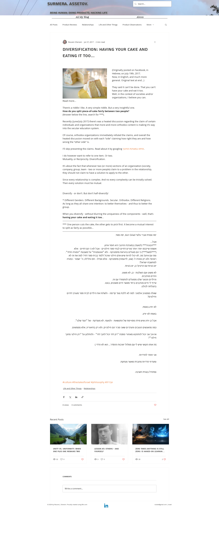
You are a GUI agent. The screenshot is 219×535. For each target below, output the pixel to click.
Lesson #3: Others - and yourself (106, 450)
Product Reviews (69, 24)
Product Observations (132, 24)
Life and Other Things (108, 24)
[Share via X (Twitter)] (70, 397)
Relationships (88, 24)
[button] (166, 25)
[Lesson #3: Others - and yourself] (109, 434)
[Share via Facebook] (64, 397)
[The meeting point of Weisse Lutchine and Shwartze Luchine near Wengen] (68, 434)
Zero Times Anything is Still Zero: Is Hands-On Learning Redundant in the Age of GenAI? (149, 450)
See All (166, 419)
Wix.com (84, 504)
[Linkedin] (106, 506)
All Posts (53, 24)
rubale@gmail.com (160, 504)
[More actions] (154, 42)
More (149, 24)
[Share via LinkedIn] (76, 397)
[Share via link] (82, 397)
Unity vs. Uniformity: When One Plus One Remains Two (67, 450)
